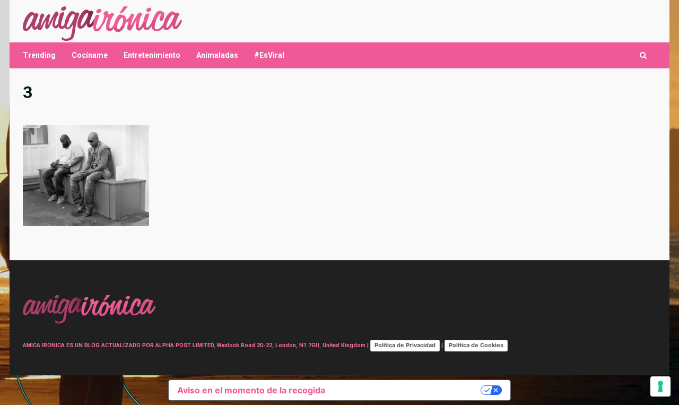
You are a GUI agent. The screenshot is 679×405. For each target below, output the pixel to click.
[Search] (643, 55)
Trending (39, 55)
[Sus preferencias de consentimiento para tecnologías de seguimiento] (660, 386)
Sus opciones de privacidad (408, 390)
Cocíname (90, 55)
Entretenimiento (152, 55)
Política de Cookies (476, 345)
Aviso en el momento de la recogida (251, 390)
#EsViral (269, 55)
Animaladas (217, 55)
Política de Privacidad (405, 345)
